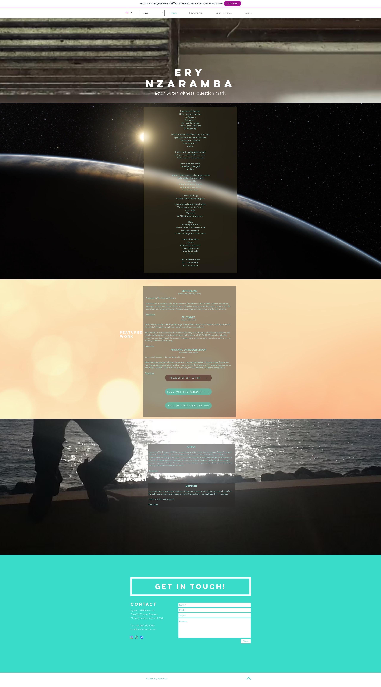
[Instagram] (126, 12)
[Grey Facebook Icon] (136, 12)
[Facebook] (142, 637)
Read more (153, 471)
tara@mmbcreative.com (143, 629)
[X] (131, 12)
